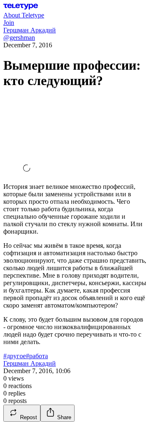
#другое (14, 355)
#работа (37, 355)
